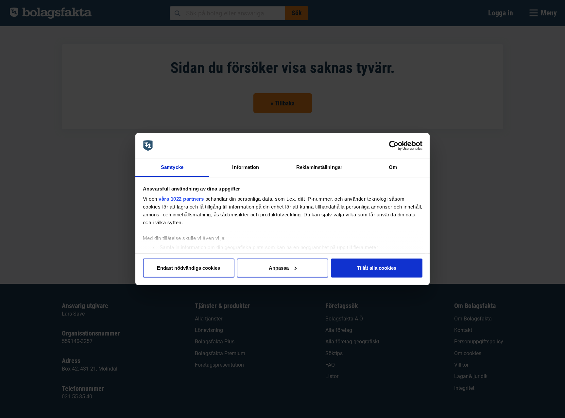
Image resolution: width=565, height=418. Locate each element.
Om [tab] (393, 167)
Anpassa (279, 267)
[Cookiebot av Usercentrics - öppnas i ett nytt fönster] (393, 146)
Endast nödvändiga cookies (188, 267)
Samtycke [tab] (172, 167)
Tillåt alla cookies (376, 267)
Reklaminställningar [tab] (319, 167)
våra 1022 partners (181, 199)
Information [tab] (245, 167)
